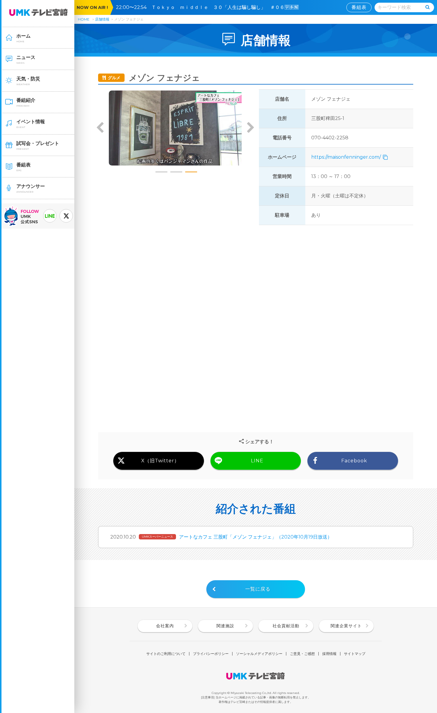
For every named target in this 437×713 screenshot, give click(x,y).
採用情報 (329, 654)
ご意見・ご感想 (302, 654)
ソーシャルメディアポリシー (259, 654)
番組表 (359, 7)
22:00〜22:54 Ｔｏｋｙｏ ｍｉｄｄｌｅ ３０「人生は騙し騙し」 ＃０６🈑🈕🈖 (210, 7)
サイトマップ (354, 654)
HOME (83, 19)
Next (250, 128)
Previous (100, 128)
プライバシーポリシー (211, 654)
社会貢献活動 (286, 625)
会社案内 (165, 625)
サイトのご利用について (166, 654)
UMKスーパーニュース (157, 537)
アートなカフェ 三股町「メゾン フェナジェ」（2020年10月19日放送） (255, 537)
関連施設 (225, 625)
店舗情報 (102, 19)
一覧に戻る (258, 589)
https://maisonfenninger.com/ (346, 157)
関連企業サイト (346, 625)
